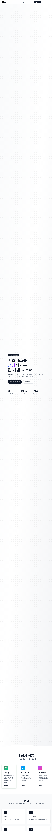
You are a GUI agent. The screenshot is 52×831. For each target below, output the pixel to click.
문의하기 (38, 2)
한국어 (47, 2)
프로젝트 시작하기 (14, 381)
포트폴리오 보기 (28, 381)
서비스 (17, 2)
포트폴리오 (23, 2)
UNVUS (6, 2)
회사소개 (30, 2)
